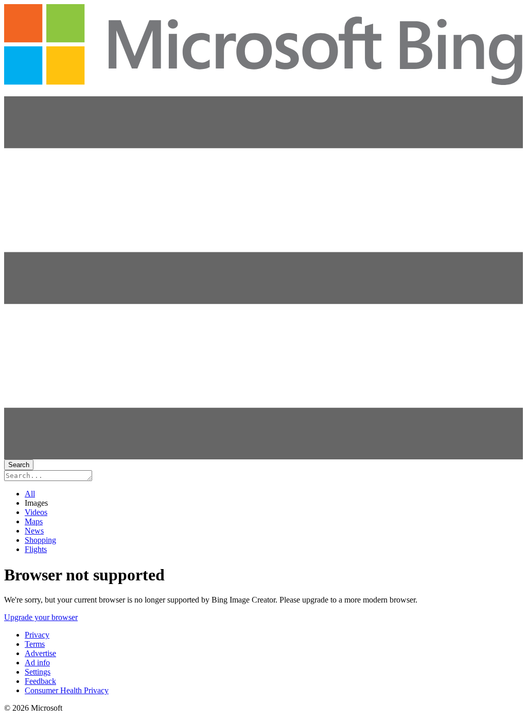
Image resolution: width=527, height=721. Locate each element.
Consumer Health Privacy (67, 690)
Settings (37, 671)
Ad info (37, 662)
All (30, 493)
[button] (263, 456)
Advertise (40, 653)
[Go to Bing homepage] (263, 79)
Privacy (37, 634)
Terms (35, 644)
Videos (36, 512)
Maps (34, 521)
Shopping (40, 540)
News (34, 530)
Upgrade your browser (41, 617)
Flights (36, 549)
